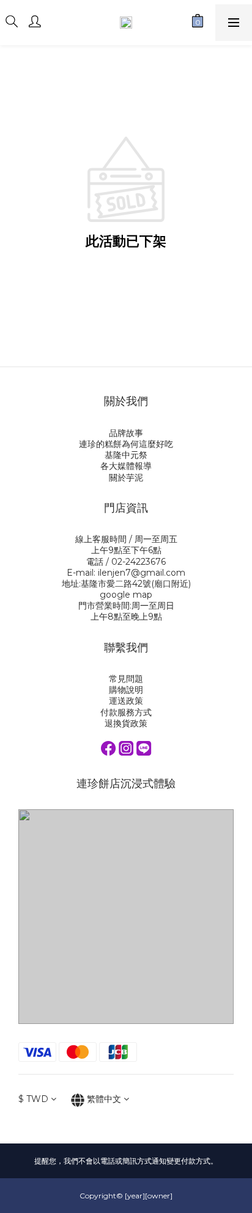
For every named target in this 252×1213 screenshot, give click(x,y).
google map (126, 594)
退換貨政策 (126, 723)
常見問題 (126, 678)
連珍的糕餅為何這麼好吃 (126, 443)
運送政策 (126, 700)
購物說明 (126, 689)
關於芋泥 (126, 477)
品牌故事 (126, 433)
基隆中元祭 (126, 454)
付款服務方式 (126, 712)
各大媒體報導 (126, 465)
